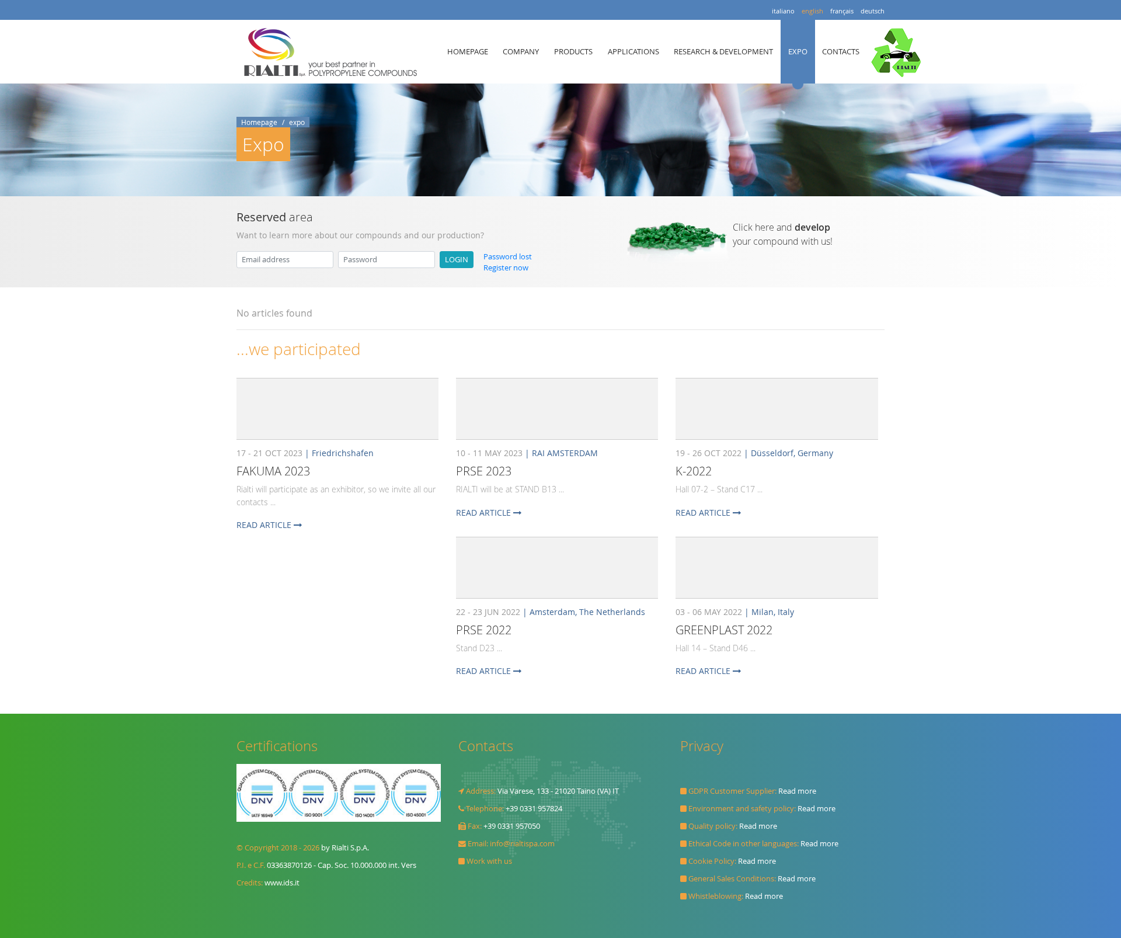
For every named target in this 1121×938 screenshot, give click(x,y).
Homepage (259, 122)
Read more (797, 791)
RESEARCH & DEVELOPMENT (723, 51)
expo (297, 122)
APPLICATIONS (633, 51)
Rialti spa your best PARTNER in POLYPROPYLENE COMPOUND (333, 52)
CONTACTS (840, 51)
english (812, 10)
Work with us (489, 861)
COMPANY (521, 51)
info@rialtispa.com (522, 844)
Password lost (507, 257)
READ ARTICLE (265, 524)
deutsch (873, 10)
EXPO (797, 51)
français (842, 10)
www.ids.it (282, 883)
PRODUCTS (573, 51)
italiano (783, 10)
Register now (505, 268)
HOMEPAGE (467, 51)
